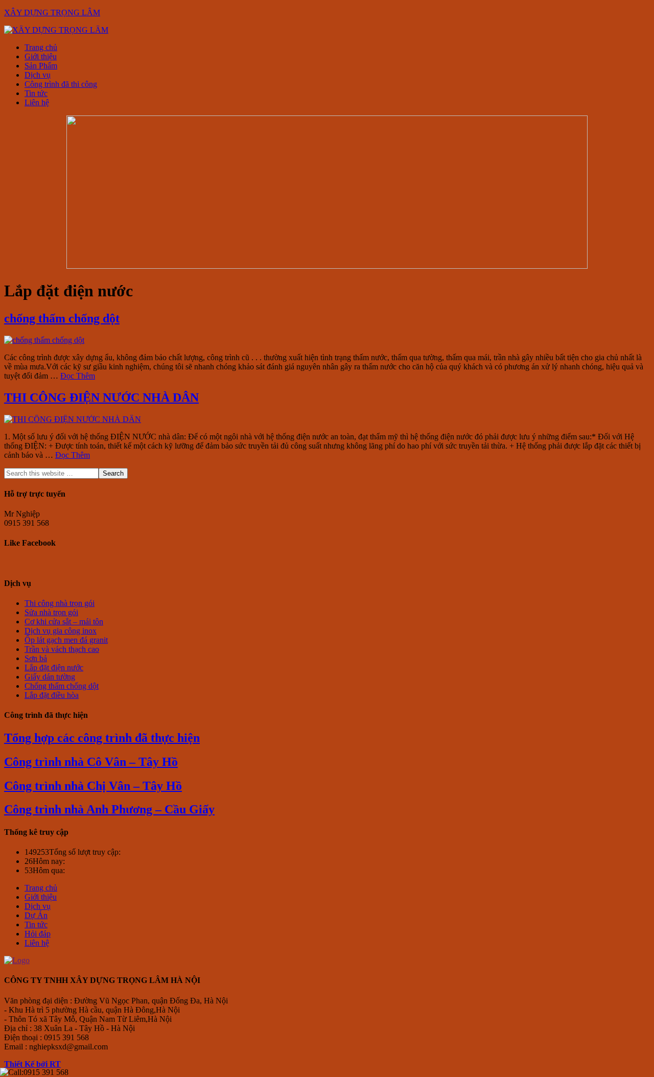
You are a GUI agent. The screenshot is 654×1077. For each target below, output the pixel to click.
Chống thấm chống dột (62, 686)
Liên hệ (37, 943)
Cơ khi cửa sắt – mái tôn (64, 621)
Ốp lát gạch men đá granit (66, 640)
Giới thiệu (41, 897)
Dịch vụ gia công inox (61, 630)
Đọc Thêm (77, 375)
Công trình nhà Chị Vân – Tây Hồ (93, 785)
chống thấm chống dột (62, 318)
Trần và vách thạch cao (62, 649)
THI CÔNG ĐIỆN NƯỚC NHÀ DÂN (101, 397)
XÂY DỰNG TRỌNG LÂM (52, 12)
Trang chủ (41, 887)
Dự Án (36, 915)
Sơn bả (36, 658)
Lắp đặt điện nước (54, 667)
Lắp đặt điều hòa (52, 695)
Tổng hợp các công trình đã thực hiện (102, 737)
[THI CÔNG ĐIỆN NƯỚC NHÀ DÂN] (72, 419)
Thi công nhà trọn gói (60, 603)
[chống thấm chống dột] (44, 340)
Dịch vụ (38, 906)
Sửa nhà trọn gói (51, 612)
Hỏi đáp (38, 933)
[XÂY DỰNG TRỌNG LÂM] (56, 30)
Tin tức (36, 924)
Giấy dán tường (50, 676)
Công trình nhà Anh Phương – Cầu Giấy (109, 809)
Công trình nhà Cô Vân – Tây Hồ (91, 761)
